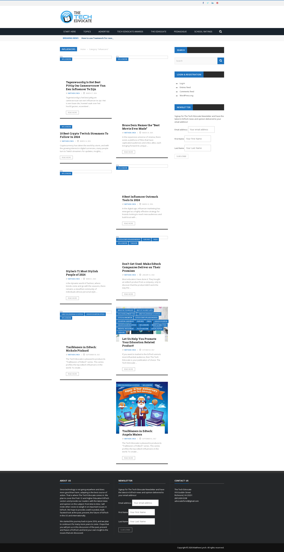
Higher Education (161, 321)
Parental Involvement (126, 329)
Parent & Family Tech (159, 325)
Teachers (133, 243)
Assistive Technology (125, 310)
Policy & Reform (142, 329)
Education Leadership (126, 321)
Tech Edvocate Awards (130, 31)
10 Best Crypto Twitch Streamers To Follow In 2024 (84, 135)
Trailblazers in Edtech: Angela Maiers (137, 432)
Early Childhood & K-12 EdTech (149, 314)
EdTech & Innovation (125, 318)
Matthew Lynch (74, 93)
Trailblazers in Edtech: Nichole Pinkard (81, 348)
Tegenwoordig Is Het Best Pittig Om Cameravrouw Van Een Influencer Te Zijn (86, 85)
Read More (72, 112)
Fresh (155, 239)
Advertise (104, 31)
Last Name (179, 148)
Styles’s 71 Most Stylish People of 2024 (82, 272)
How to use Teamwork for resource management (106, 38)
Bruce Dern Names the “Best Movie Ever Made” (141, 126)
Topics (87, 31)
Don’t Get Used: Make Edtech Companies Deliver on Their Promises (141, 267)
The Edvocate (158, 31)
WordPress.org (186, 95)
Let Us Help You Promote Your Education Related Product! (139, 342)
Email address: (181, 129)
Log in (182, 83)
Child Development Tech (126, 314)
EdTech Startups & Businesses (129, 239)
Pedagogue (180, 31)
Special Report (156, 329)
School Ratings (203, 31)
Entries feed (185, 87)
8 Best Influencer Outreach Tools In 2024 (140, 198)
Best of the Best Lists (145, 310)
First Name (179, 138)
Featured (146, 239)
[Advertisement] (199, 184)
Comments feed (187, 91)
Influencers (66, 59)
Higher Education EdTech (127, 325)
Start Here (69, 31)
